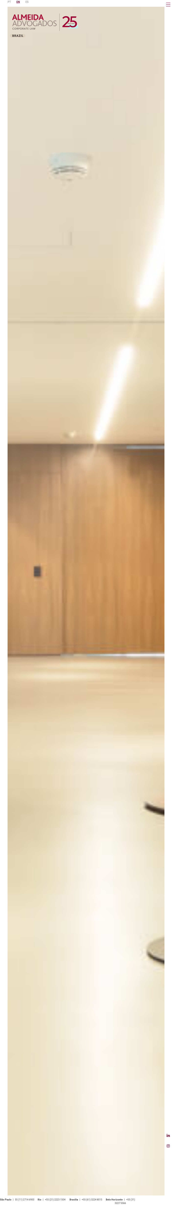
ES (27, 2)
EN (18, 2)
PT (9, 2)
